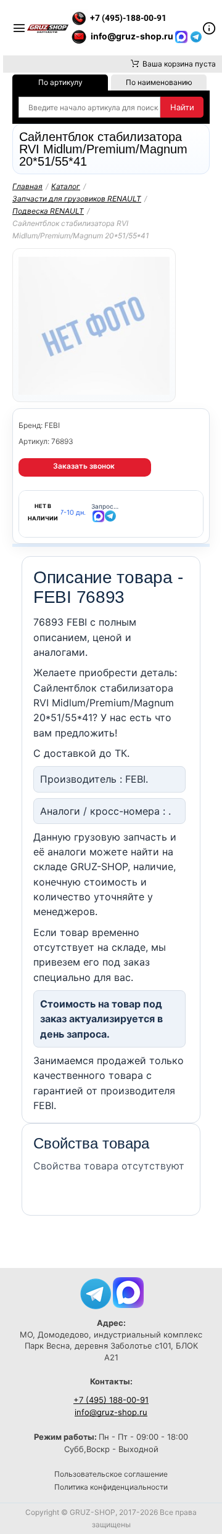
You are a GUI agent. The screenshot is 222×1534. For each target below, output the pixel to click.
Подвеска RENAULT (48, 211)
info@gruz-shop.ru (111, 1412)
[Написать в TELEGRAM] (196, 36)
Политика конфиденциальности (111, 1487)
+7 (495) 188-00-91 (111, 1400)
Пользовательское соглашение (111, 1474)
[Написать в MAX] (182, 36)
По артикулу (60, 82)
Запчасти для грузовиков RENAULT (76, 198)
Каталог (65, 186)
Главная (27, 186)
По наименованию (159, 82)
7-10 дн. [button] (73, 512)
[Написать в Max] (128, 1291)
